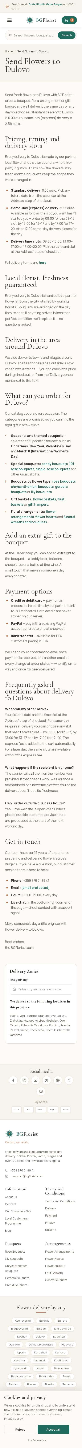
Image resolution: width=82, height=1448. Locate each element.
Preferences (37, 1440)
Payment (51, 1215)
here (42, 262)
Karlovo (60, 1352)
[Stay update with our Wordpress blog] (41, 1091)
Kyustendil (20, 1368)
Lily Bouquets (14, 1259)
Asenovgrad (23, 1320)
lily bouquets (41, 492)
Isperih (21, 1352)
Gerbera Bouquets (17, 1278)
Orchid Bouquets (16, 1285)
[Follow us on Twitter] (46, 1080)
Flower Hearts (54, 1259)
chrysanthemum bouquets (32, 486)
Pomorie (67, 1384)
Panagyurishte (20, 1376)
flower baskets (44, 499)
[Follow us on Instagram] (24, 1080)
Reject (20, 1429)
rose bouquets (64, 481)
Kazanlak (39, 1360)
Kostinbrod (61, 1360)
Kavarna (19, 1360)
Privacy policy (13, 1419)
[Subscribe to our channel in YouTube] (35, 1080)
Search (67, 35)
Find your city (19, 980)
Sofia (32, 4)
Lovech (40, 1368)
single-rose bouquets (53, 469)
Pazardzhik (46, 1376)
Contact (10, 1204)
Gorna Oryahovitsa (40, 1344)
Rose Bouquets (15, 1251)
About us (11, 1197)
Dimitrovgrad (62, 1328)
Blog (8, 1230)
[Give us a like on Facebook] (13, 1080)
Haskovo (67, 1344)
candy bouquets (55, 463)
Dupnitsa (59, 1336)
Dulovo (40, 1336)
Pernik (67, 1376)
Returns (50, 1230)
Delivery (50, 1208)
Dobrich (22, 1336)
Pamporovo (61, 1368)
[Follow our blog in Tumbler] (69, 1080)
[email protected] (35, 887)
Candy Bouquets (56, 1280)
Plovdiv (40, 4)
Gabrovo (14, 1344)
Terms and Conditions (60, 1201)
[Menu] (9, 20)
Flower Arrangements (59, 1251)
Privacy (50, 1223)
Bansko (62, 1320)
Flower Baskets (55, 1266)
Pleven (31, 1384)
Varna (49, 4)
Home (9, 51)
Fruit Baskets (54, 1273)
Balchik (44, 1320)
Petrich (14, 1384)
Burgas (58, 4)
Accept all (53, 1429)
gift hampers (38, 504)
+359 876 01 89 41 (22, 1170)
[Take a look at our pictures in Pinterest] (57, 1080)
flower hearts (46, 516)
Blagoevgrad (19, 1328)
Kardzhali (40, 1352)
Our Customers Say (18, 1211)
